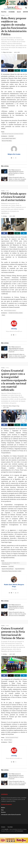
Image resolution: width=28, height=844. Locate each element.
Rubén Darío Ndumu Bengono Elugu (11, 406)
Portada (3, 15)
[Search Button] (26, 7)
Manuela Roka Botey (7, 140)
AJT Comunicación (19, 831)
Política (3, 12)
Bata (2, 810)
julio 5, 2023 (6, 407)
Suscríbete (10, 827)
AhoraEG (6, 829)
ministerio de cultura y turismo (15, 312)
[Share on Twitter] (11, 70)
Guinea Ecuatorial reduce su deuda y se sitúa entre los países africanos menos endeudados (17, 179)
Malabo (3, 807)
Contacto (3, 827)
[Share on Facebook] (4, 70)
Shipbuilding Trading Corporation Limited (11, 571)
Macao (10, 742)
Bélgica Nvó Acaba (7, 52)
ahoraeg (5, 216)
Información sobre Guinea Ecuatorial (11, 814)
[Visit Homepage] (13, 7)
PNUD (3, 315)
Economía (12, 12)
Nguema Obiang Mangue (7, 568)
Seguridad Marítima (19, 568)
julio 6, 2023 (17, 52)
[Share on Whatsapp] (17, 70)
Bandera (3, 812)
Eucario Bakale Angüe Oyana (8, 138)
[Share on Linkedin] (24, 70)
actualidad (11, 136)
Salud (19, 12)
